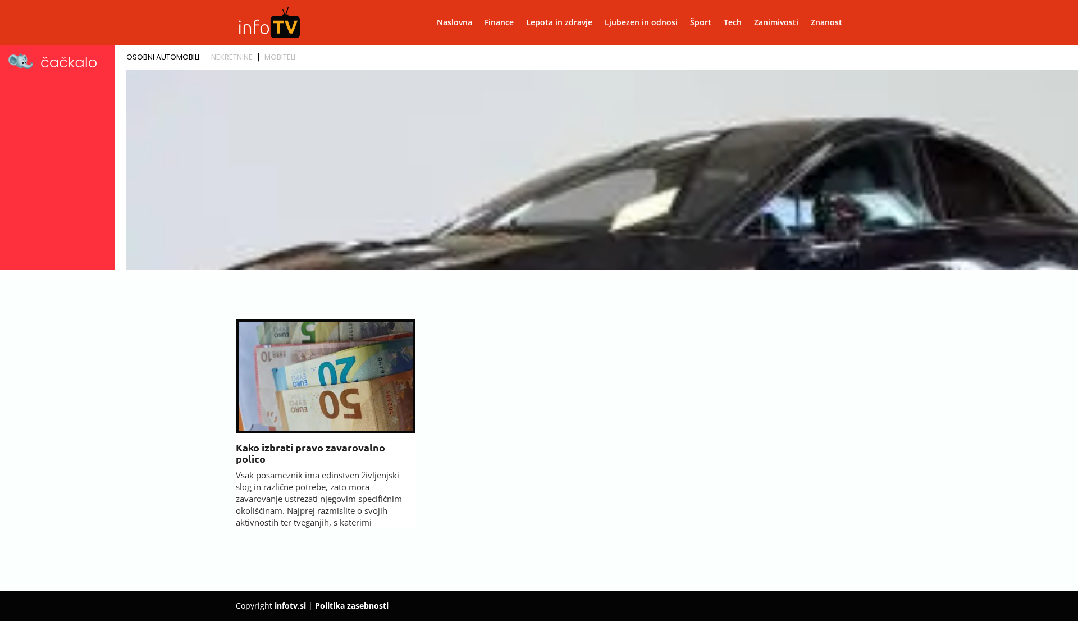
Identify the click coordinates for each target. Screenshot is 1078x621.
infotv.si (290, 605)
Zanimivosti (776, 23)
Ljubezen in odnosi (641, 23)
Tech (733, 23)
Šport (700, 23)
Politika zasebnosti (352, 605)
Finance (499, 23)
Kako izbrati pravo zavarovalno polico (310, 453)
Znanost (826, 23)
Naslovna (454, 23)
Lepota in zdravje (559, 23)
